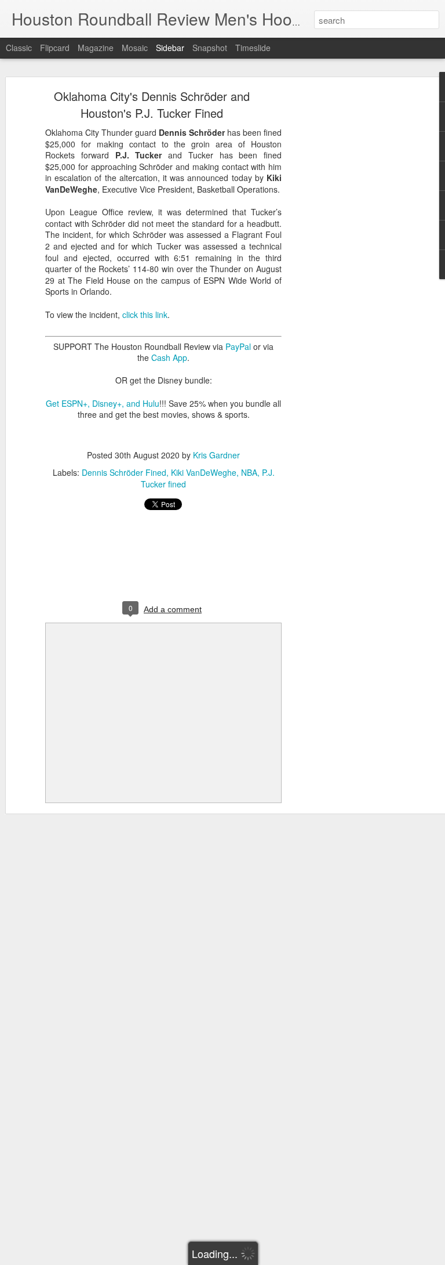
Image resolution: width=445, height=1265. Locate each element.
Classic (19, 47)
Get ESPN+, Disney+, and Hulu (102, 403)
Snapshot (209, 47)
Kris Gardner (216, 455)
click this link (144, 314)
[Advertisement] (345, 276)
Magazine (96, 47)
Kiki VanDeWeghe (203, 472)
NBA (249, 472)
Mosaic (135, 47)
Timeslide (253, 47)
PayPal (238, 346)
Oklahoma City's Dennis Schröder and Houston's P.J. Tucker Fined (152, 104)
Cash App (169, 357)
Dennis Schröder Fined (124, 472)
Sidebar (170, 47)
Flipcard (55, 47)
